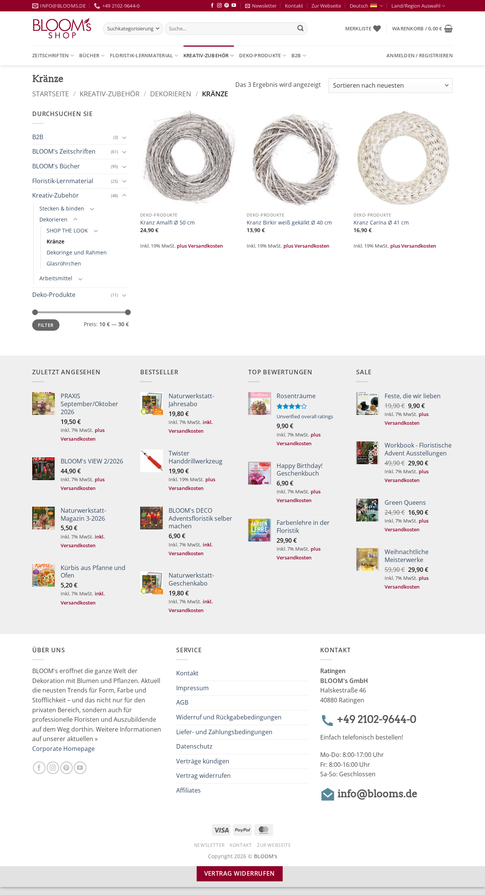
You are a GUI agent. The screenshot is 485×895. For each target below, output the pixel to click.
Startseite (50, 93)
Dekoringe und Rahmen (77, 252)
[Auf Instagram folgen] (219, 5)
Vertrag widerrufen (203, 775)
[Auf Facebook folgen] (212, 5)
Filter (45, 325)
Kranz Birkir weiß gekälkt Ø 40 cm (289, 222)
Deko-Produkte (260, 55)
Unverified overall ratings (305, 416)
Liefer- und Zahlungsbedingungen (224, 732)
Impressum (192, 688)
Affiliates (188, 790)
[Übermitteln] (300, 28)
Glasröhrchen (64, 263)
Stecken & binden (61, 208)
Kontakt (294, 5)
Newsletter (264, 5)
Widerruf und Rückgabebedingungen (229, 717)
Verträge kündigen (202, 761)
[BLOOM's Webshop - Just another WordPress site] (62, 28)
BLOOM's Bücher (56, 166)
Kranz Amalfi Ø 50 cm (167, 222)
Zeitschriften (50, 55)
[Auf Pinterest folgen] (226, 5)
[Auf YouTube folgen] (234, 5)
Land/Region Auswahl (415, 5)
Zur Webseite (326, 5)
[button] (422, 28)
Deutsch (359, 5)
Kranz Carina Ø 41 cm (381, 222)
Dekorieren (170, 93)
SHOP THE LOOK (67, 230)
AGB (182, 702)
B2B (296, 55)
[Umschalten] (124, 137)
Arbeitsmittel (55, 278)
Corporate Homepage (63, 748)
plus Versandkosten (200, 245)
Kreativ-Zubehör (206, 55)
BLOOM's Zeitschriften (63, 151)
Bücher (89, 55)
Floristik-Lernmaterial (141, 55)
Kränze (55, 241)
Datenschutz (194, 746)
